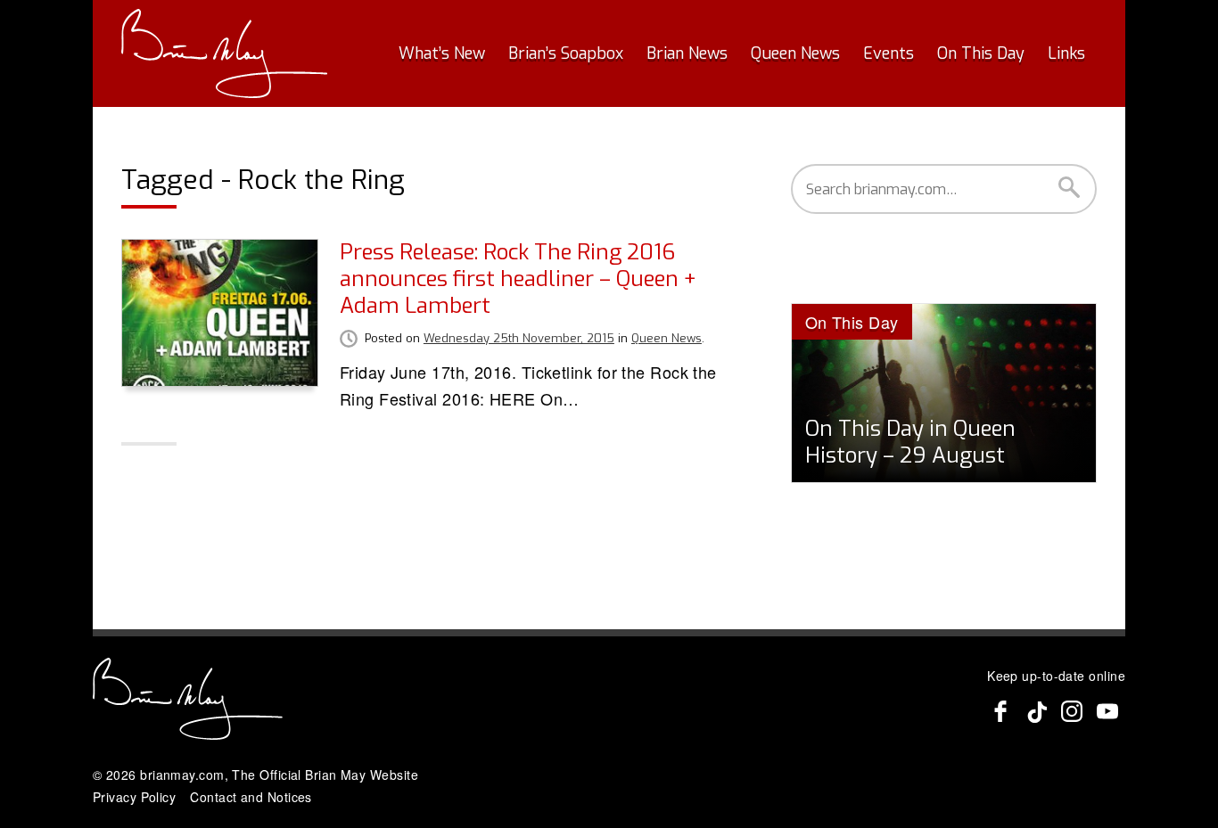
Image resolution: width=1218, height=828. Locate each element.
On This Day (981, 53)
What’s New (442, 53)
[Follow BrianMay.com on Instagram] (1072, 711)
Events (888, 53)
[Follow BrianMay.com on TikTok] (1036, 711)
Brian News (687, 53)
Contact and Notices (251, 797)
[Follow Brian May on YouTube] (1107, 711)
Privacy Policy (134, 797)
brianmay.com (182, 774)
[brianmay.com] (224, 53)
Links (1066, 53)
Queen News (795, 53)
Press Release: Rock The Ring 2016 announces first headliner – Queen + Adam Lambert (518, 279)
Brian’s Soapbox (565, 53)
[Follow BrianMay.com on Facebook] (1000, 711)
